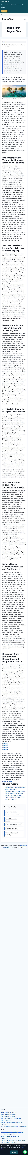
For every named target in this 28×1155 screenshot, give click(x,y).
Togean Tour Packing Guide (13, 795)
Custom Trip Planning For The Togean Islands (13, 1140)
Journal (19, 4)
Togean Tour (5, 1)
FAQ (23, 4)
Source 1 (5, 743)
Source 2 (5, 745)
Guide (10, 4)
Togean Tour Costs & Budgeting (11, 834)
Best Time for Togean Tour (13, 824)
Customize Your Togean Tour (9, 1142)
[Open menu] (24, 19)
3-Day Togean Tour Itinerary (8, 1112)
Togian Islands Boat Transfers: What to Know (12, 813)
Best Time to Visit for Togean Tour (10, 1136)
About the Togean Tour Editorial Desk (11, 1118)
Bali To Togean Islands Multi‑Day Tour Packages (13, 1126)
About (6, 4)
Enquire (4, 11)
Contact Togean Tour (6, 1138)
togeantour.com (7, 781)
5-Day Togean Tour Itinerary (11, 819)
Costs (15, 4)
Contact (3, 7)
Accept (14, 1152)
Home (2, 4)
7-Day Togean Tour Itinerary (8, 1116)
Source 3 (5, 747)
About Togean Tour (11, 828)
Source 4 (5, 749)
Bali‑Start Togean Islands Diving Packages (12, 1132)
